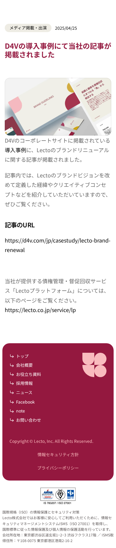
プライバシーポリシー (58, 468)
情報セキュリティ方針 (58, 454)
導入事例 (15, 150)
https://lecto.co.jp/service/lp (40, 310)
